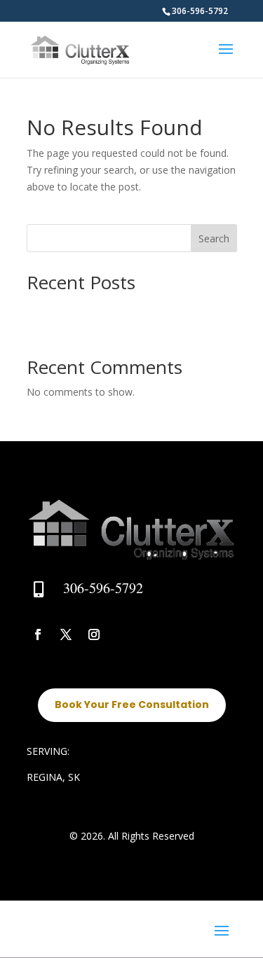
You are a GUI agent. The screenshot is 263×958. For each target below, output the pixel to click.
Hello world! (53, 328)
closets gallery (59, 306)
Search (213, 238)
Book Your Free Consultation (132, 704)
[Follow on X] (66, 634)
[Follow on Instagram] (94, 634)
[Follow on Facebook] (38, 634)
